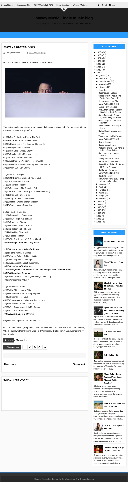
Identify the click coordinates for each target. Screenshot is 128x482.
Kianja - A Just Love (107, 145)
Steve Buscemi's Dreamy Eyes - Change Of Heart (109, 116)
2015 (99, 210)
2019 (99, 73)
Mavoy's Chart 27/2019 (108, 139)
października (105, 81)
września (103, 84)
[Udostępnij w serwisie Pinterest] (44, 53)
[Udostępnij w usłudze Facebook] (42, 53)
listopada (103, 78)
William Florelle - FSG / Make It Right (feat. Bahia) (111, 149)
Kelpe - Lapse (104, 142)
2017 (99, 204)
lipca (101, 90)
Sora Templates (68, 479)
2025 (99, 55)
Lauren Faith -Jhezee (107, 107)
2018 (99, 201)
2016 (99, 207)
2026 (99, 52)
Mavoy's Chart (22, 340)
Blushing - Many (105, 176)
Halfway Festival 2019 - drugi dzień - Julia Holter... (111, 180)
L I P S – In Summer (107, 167)
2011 (99, 222)
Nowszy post (10, 364)
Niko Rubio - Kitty (112, 355)
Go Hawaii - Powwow (107, 170)
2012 (99, 219)
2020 (99, 70)
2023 (99, 61)
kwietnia (103, 190)
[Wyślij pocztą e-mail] (35, 53)
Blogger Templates (42, 479)
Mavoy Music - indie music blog (64, 18)
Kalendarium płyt (23, 5)
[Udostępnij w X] (39, 53)
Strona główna (7, 5)
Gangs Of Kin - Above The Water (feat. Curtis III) (109, 97)
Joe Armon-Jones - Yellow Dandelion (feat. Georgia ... (110, 111)
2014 (99, 213)
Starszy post (79, 364)
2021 (99, 67)
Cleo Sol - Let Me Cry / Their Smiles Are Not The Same (113, 286)
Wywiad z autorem (80, 5)
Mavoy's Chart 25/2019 (108, 173)
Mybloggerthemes (86, 479)
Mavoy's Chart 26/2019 (108, 158)
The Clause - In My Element (110, 136)
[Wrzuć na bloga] (37, 53)
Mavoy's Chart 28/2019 (108, 104)
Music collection (62, 5)
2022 (99, 64)
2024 (99, 58)
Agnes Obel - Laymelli (114, 241)
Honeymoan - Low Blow (108, 101)
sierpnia (102, 87)
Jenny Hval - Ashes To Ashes (111, 164)
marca (102, 193)
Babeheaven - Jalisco (107, 93)
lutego (102, 195)
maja (101, 187)
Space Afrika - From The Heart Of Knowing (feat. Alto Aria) (114, 310)
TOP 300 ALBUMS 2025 (43, 5)
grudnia (102, 75)
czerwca (103, 184)
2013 (99, 216)
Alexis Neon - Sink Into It (109, 161)
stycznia (103, 198)
